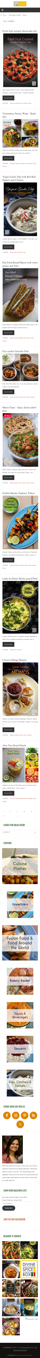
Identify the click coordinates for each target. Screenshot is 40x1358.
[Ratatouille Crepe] (31, 1319)
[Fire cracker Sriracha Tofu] (20, 367)
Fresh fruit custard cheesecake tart (19, 31)
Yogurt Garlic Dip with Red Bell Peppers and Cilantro (19, 178)
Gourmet (16, 103)
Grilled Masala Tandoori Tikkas (18, 493)
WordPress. (29, 1355)
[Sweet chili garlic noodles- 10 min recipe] (11, 1269)
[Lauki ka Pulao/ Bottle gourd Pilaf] (20, 607)
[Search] (35, 833)
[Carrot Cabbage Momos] (20, 689)
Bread (16, 338)
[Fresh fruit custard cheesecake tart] (20, 60)
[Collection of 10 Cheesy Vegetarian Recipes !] (11, 1288)
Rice (15, 649)
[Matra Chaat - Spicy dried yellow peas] (20, 440)
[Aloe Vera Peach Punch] (20, 765)
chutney (12, 252)
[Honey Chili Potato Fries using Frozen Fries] (11, 1250)
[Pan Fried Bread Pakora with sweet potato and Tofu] (20, 295)
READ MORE (8, 98)
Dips (15, 252)
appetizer (12, 338)
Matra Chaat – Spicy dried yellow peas (19, 409)
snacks (25, 735)
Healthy (30, 163)
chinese (12, 397)
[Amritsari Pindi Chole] (29, 1288)
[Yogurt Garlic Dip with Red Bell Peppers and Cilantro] (20, 209)
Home (4, 15)
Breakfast (12, 163)
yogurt (24, 252)
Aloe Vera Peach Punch (14, 745)
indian (24, 338)
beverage (12, 798)
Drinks (26, 798)
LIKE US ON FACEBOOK (14, 1219)
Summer (25, 103)
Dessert (12, 103)
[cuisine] (20, 866)
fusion (26, 163)
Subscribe (8, 1208)
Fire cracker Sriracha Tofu (15, 351)
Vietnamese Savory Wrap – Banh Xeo (19, 115)
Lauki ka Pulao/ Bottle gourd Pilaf (19, 578)
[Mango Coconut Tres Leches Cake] (29, 1307)
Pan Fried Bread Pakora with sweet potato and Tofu (20, 264)
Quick (21, 103)
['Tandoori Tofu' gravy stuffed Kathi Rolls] (11, 1327)
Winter (30, 103)
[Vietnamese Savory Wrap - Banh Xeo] (20, 133)
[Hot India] (29, 1269)
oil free (20, 483)
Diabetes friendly (19, 163)
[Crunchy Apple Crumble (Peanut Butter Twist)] (11, 1307)
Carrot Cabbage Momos (14, 660)
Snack (32, 338)
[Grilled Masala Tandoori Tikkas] (20, 522)
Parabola (19, 1355)
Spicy (28, 397)
